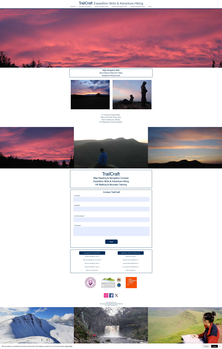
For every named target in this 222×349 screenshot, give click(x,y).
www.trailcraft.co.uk (111, 302)
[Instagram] (106, 295)
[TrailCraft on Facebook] (111, 295)
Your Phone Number (79, 216)
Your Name (77, 195)
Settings (206, 346)
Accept (214, 346)
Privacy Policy (68, 346)
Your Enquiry (77, 225)
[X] (116, 295)
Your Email (76, 205)
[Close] (220, 346)
